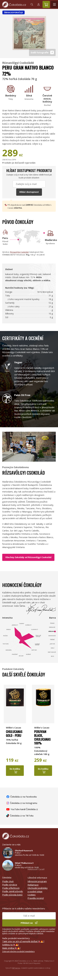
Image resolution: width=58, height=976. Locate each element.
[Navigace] (54, 4)
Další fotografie (42, 52)
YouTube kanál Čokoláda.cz (24, 809)
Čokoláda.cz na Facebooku (23, 796)
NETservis (16, 968)
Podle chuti (8, 881)
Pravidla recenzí (36, 898)
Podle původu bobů (12, 894)
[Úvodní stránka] (14, 4)
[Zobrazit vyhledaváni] (31, 4)
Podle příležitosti (10, 888)
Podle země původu (12, 891)
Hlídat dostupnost (29, 192)
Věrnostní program (37, 881)
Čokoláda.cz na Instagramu (23, 802)
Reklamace (33, 884)
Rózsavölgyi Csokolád (19, 252)
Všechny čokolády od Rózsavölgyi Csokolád (28, 557)
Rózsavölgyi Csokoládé (18, 62)
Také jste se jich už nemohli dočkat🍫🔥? (23, 941)
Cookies (32, 894)
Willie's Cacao (13, 727)
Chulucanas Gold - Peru (14, 733)
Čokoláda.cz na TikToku (21, 815)
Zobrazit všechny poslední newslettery (18, 951)
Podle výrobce (9, 884)
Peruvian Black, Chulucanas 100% (42, 737)
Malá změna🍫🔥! (11, 948)
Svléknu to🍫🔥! (10, 944)
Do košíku (15, 768)
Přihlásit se (27, 922)
